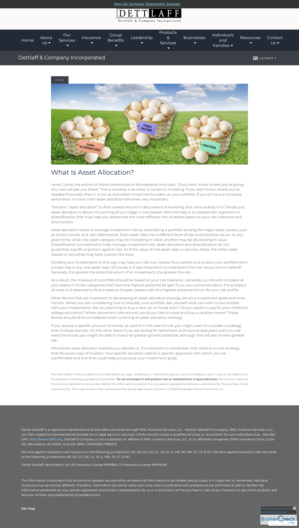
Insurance (91, 37)
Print (59, 80)
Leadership (141, 37)
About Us (46, 40)
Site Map (28, 508)
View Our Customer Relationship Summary (147, 4)
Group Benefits (115, 38)
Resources (250, 37)
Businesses (194, 37)
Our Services (67, 38)
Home (27, 40)
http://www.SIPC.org (46, 439)
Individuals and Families (223, 40)
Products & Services (168, 37)
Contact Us (275, 40)
